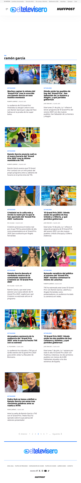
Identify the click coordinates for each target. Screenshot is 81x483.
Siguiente (56, 434)
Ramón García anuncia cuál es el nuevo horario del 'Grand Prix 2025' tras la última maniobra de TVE (21, 157)
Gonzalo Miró (30, 1)
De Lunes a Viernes (41, 1)
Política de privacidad (21, 466)
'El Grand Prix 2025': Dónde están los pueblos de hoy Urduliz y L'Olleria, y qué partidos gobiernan (57, 215)
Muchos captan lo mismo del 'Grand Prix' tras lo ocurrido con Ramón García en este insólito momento (21, 94)
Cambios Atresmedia (17, 1)
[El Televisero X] (39, 471)
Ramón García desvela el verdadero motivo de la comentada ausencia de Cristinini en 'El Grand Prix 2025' (20, 277)
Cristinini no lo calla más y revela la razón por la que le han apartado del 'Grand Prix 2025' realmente (21, 215)
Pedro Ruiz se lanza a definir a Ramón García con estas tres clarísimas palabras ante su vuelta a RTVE (21, 402)
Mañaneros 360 (54, 1)
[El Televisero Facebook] (36, 471)
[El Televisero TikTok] (48, 471)
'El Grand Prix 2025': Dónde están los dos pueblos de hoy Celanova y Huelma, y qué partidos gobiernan (58, 339)
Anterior (24, 434)
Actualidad (11, 88)
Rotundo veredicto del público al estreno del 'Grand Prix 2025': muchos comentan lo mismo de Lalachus (58, 276)
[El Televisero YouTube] (45, 471)
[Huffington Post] (66, 9)
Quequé (70, 1)
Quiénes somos (61, 466)
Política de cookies (50, 466)
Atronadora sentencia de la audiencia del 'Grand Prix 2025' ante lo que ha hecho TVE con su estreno (22, 339)
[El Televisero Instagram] (42, 471)
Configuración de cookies (36, 466)
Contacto (70, 466)
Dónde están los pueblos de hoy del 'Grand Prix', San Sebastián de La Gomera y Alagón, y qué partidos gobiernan (57, 95)
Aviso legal (10, 466)
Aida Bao (63, 1)
